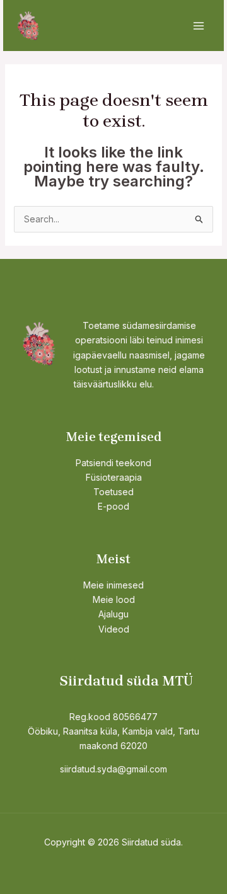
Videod (113, 629)
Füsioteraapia (114, 477)
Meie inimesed (113, 585)
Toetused (113, 491)
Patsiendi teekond (113, 462)
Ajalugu (113, 614)
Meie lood (114, 599)
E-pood (113, 506)
